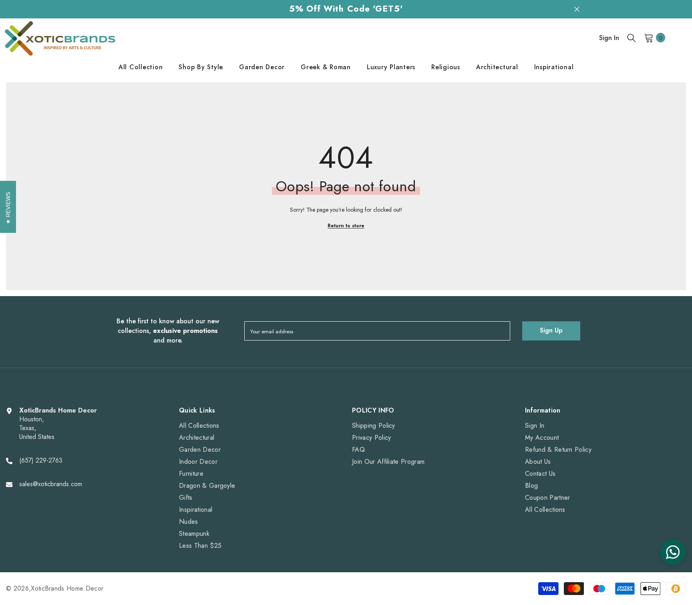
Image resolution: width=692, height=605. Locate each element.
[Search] (631, 37)
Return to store (346, 225)
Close (576, 9)
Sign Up (551, 330)
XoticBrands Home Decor (67, 588)
